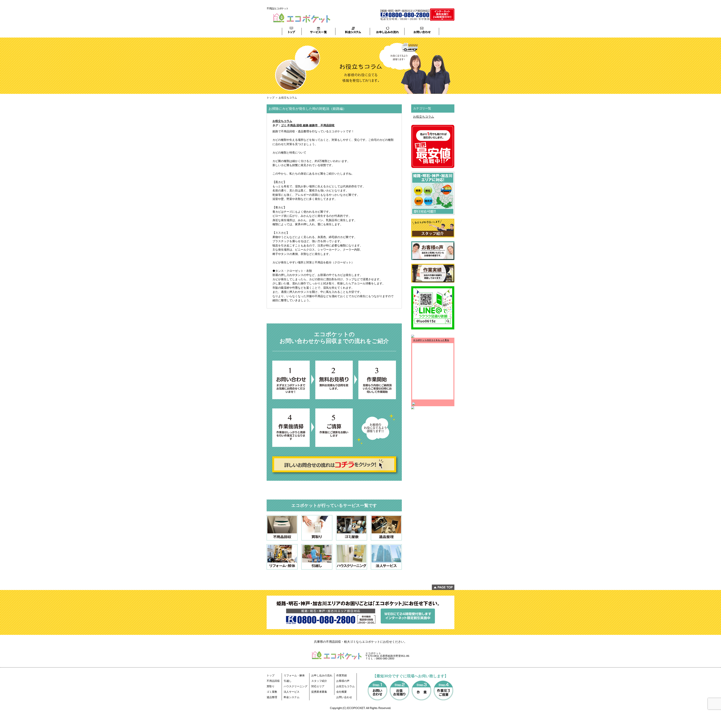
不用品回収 (273, 680)
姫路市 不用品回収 (322, 125)
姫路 (305, 125)
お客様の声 (342, 680)
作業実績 (341, 675)
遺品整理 (272, 697)
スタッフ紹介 (319, 680)
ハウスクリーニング (295, 686)
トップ (271, 97)
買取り (271, 686)
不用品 (291, 125)
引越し (288, 680)
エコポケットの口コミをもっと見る (431, 340)
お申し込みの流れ (321, 675)
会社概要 (341, 691)
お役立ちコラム (282, 121)
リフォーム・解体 (294, 675)
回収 (299, 125)
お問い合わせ (344, 697)
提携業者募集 (319, 691)
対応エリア (317, 686)
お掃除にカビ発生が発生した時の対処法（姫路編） (307, 109)
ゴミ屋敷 (272, 691)
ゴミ (284, 125)
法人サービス (291, 691)
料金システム (291, 697)
